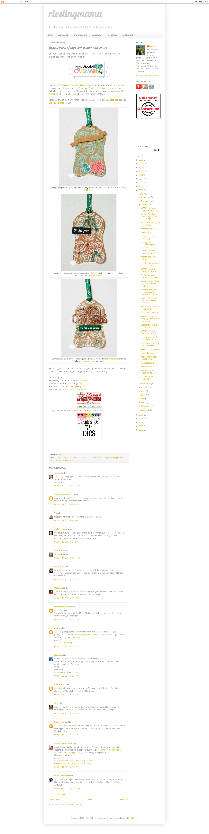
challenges (128, 34)
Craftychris (59, 550)
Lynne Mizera (60, 722)
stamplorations (118, 458)
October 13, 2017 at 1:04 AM (66, 504)
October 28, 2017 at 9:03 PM (66, 695)
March (144, 402)
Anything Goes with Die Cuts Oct (88, 410)
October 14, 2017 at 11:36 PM (67, 558)
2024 (141, 167)
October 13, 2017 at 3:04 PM (66, 520)
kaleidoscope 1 (147, 367)
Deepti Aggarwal (61, 776)
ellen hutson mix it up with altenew (150, 344)
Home (89, 800)
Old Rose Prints (56, 103)
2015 (141, 418)
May (143, 399)
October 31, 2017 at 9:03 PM (66, 767)
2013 (141, 426)
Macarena (58, 588)
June (143, 395)
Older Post (123, 800)
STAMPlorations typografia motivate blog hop (150, 318)
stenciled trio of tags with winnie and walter (150, 283)
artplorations (67, 458)
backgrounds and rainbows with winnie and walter (149, 292)
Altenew (59, 458)
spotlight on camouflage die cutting (148, 244)
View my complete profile (147, 75)
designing (97, 34)
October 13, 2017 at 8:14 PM (66, 542)
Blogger (134, 818)
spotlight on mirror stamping (149, 326)
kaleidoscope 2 (147, 363)
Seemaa (57, 655)
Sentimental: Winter (95, 276)
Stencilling (76, 386)
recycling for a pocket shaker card (150, 264)
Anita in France (60, 529)
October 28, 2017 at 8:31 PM (66, 676)
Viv (55, 513)
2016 (141, 415)
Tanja (56, 703)
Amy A (57, 628)
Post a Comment (59, 794)
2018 (141, 190)
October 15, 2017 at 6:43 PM (66, 579)
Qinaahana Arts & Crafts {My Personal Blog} (73, 763)
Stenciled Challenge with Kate (103, 88)
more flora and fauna (150, 313)
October (145, 205)
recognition (112, 34)
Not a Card (85, 383)
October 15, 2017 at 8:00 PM (66, 598)
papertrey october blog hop (149, 237)
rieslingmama (75, 14)
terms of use (63, 34)
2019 (141, 186)
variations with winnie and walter (150, 307)
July (143, 391)
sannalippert (59, 684)
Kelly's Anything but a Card (72, 85)
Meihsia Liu (59, 566)
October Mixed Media (76, 389)
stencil (52, 460)
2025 (141, 164)
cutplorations (87, 458)
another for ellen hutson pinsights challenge (149, 216)
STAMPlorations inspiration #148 (149, 270)
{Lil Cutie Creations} (63, 643)
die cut (95, 458)
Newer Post (54, 800)
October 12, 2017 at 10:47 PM (67, 486)
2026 (141, 160)
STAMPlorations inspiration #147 (149, 332)
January (144, 410)
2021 (141, 179)
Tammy (57, 473)
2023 (141, 171)
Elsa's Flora (94, 273)
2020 (141, 182)
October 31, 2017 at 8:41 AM (66, 713)
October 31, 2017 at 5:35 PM (66, 735)
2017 (141, 194)
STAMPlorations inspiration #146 (149, 371)
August (144, 387)
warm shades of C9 (149, 229)
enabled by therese (149, 353)
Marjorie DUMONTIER (64, 494)
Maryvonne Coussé (62, 607)
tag (57, 460)
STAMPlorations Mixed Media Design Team (73, 761)
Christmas (77, 458)
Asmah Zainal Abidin (63, 743)
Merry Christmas (112, 359)
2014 (141, 422)
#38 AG (84, 380)
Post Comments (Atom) (71, 804)
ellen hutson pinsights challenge (150, 223)
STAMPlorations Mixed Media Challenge (83, 634)
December (145, 197)
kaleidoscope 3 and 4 (150, 349)
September (146, 383)
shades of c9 (146, 232)
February (145, 406)
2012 (141, 430)
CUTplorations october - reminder (150, 276)
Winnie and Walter (66, 460)
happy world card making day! (148, 358)
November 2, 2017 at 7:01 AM (67, 788)
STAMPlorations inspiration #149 (149, 252)
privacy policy (80, 34)
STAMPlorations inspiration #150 (149, 209)
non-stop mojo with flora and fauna (149, 338)
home (50, 34)
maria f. (152, 46)
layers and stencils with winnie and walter (149, 300)
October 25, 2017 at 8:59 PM (66, 646)
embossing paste (105, 458)
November (146, 201)
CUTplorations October (147, 377)
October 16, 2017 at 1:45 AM (66, 619)
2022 (141, 175)
